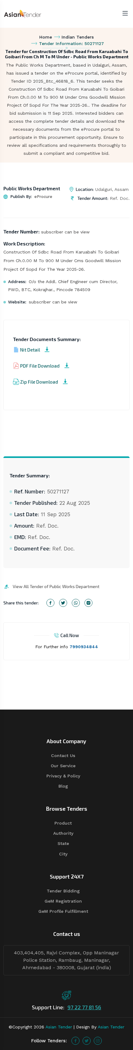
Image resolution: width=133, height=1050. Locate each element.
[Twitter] (87, 1041)
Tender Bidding (63, 890)
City (63, 853)
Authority (63, 833)
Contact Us (63, 755)
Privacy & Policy (63, 775)
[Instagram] (98, 1041)
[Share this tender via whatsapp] (76, 603)
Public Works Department (31, 188)
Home (45, 37)
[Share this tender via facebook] (50, 603)
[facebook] (75, 1041)
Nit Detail (30, 349)
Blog (63, 786)
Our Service (63, 765)
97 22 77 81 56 (84, 1007)
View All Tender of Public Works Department (56, 586)
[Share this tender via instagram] (88, 603)
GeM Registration (63, 901)
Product (63, 823)
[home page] (22, 13)
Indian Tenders (78, 37)
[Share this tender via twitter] (63, 603)
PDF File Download (40, 366)
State (63, 843)
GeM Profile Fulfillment (63, 911)
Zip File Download (39, 382)
